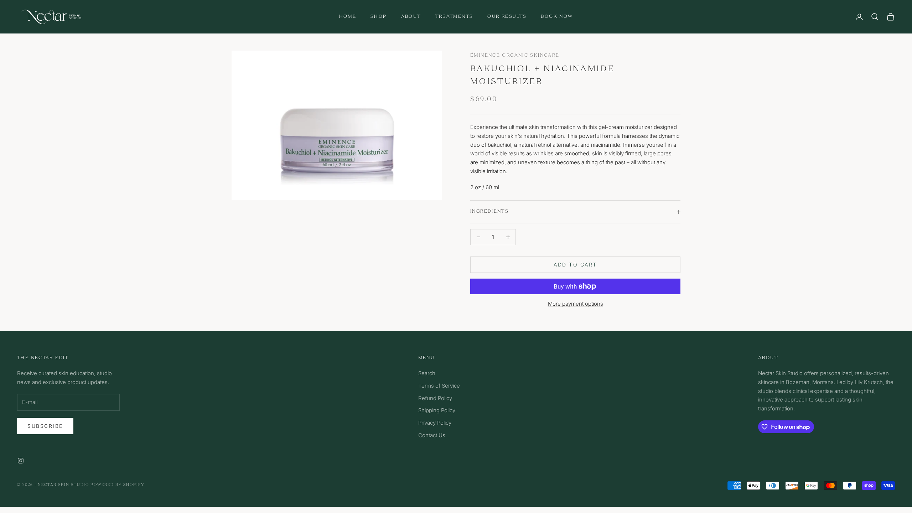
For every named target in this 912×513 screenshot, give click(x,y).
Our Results (507, 16)
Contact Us (431, 435)
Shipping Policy (436, 410)
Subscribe (45, 426)
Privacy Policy (434, 422)
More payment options (575, 303)
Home (348, 16)
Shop (378, 16)
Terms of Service (439, 385)
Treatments (454, 16)
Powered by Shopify (117, 485)
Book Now (557, 16)
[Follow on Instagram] (20, 460)
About (411, 16)
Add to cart (575, 264)
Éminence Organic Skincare (514, 55)
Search (426, 373)
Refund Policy (435, 398)
